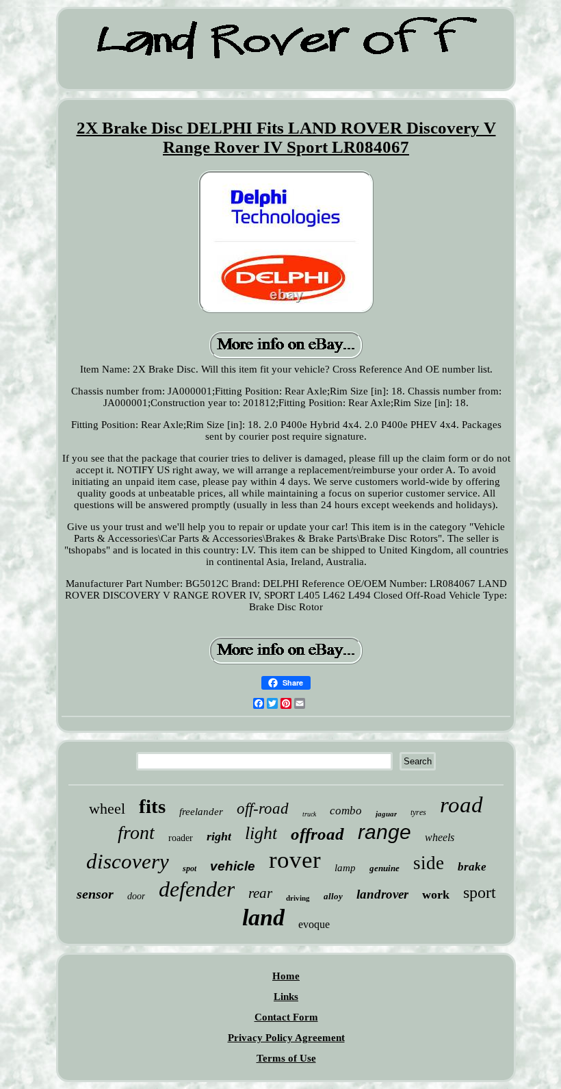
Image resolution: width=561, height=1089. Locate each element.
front (136, 832)
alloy (333, 896)
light (261, 833)
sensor (95, 893)
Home (286, 976)
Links (286, 996)
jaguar (386, 814)
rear (260, 893)
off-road (263, 808)
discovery (127, 861)
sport (479, 892)
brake (472, 866)
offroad (317, 834)
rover (295, 860)
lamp (345, 867)
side (428, 863)
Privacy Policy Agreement (286, 1037)
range (384, 832)
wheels (439, 837)
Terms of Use (286, 1058)
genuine (384, 868)
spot (189, 868)
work (435, 894)
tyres (418, 812)
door (136, 896)
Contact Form (286, 1017)
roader (180, 838)
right (219, 836)
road (461, 804)
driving (298, 898)
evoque (314, 924)
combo (346, 810)
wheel (107, 808)
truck (309, 814)
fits (152, 806)
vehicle (232, 866)
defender (197, 889)
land (263, 917)
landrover (382, 894)
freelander (201, 811)
